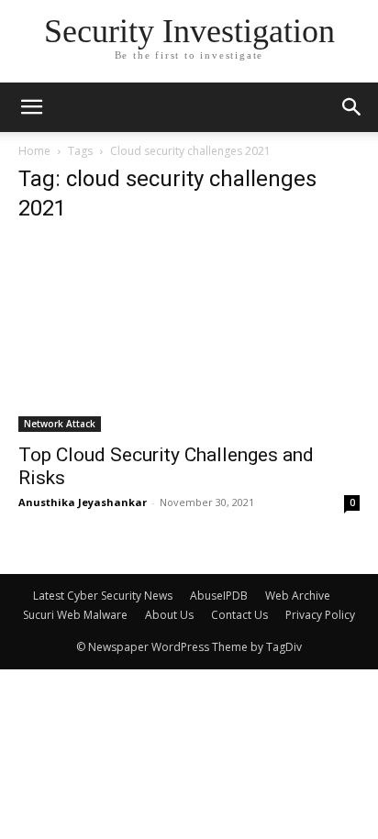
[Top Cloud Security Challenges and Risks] (189, 336)
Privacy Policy (320, 615)
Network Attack (59, 423)
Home (34, 151)
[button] (352, 107)
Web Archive (297, 595)
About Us (169, 615)
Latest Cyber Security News (102, 595)
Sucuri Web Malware (75, 615)
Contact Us (239, 615)
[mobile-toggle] (31, 107)
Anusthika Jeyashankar (82, 502)
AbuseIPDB (219, 595)
